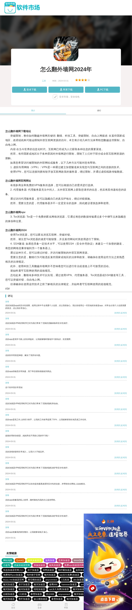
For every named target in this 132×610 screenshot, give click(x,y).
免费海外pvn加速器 (13, 575)
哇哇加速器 (39, 589)
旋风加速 (49, 560)
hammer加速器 (69, 584)
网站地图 (7, 560)
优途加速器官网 (22, 565)
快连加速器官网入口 (13, 570)
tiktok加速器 (80, 560)
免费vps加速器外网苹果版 (77, 565)
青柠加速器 (24, 599)
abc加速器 (78, 579)
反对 (123, 313)
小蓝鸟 (6, 565)
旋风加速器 (54, 565)
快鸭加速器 (48, 570)
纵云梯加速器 (40, 599)
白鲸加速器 (8, 594)
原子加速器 (33, 570)
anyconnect (51, 579)
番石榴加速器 (34, 579)
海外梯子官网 (33, 575)
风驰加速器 (39, 565)
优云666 (50, 594)
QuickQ (20, 560)
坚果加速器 (64, 560)
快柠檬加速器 (65, 570)
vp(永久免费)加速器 (69, 575)
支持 (116, 313)
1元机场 (65, 579)
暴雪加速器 (36, 594)
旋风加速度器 (34, 560)
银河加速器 (50, 575)
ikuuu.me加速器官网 (13, 579)
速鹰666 (53, 584)
